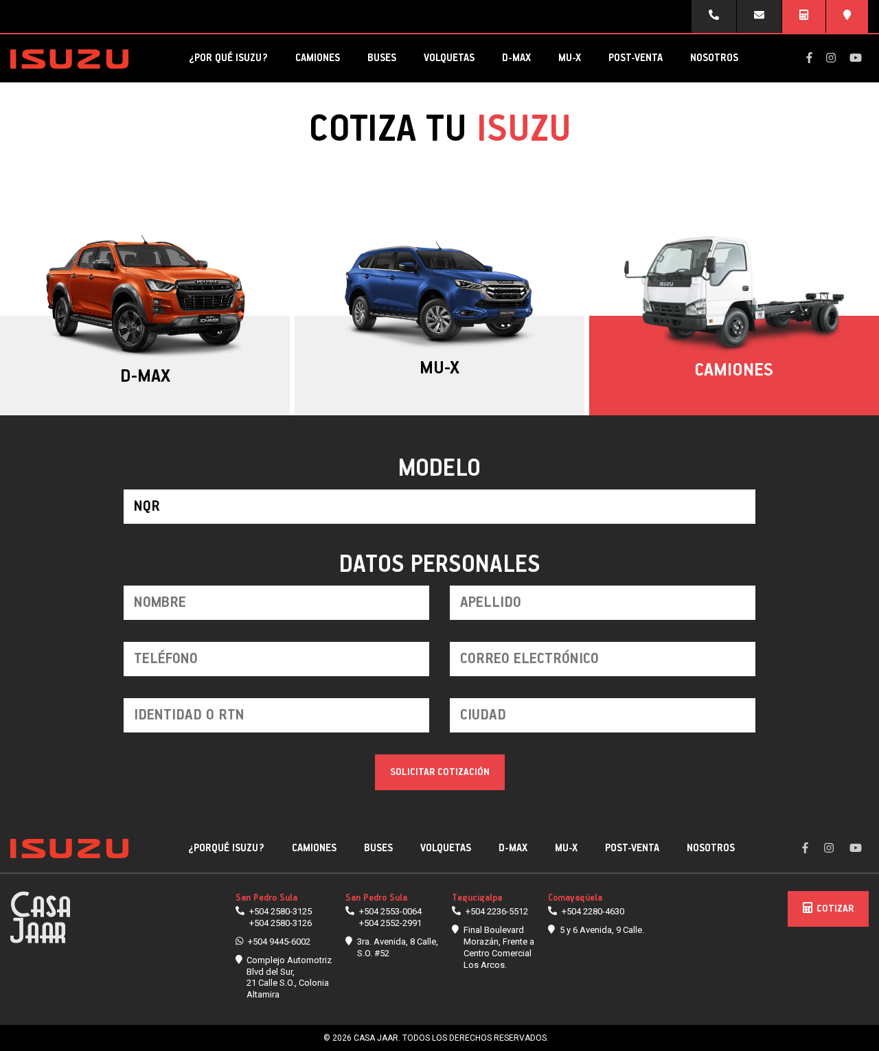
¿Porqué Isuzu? (226, 848)
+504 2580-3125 (280, 911)
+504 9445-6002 (279, 941)
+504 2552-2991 (390, 923)
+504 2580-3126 (280, 923)
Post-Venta (635, 58)
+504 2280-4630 (593, 911)
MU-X (569, 58)
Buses (381, 58)
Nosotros (714, 58)
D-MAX (516, 58)
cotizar (835, 908)
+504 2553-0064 (390, 911)
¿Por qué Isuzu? (228, 58)
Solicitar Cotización (440, 772)
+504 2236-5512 (497, 911)
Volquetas (449, 58)
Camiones (317, 58)
